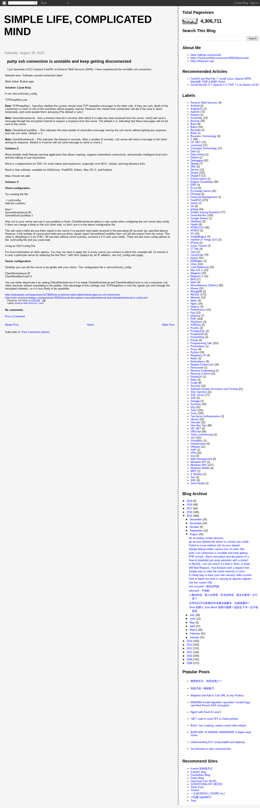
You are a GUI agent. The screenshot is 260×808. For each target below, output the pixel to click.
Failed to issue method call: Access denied (214, 545)
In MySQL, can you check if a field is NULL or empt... (220, 563)
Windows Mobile (200, 468)
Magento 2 (197, 276)
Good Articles (198, 215)
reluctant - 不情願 (199, 590)
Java (193, 251)
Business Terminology (204, 136)
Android (195, 105)
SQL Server (197, 394)
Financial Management (204, 197)
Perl (193, 312)
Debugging (197, 160)
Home (90, 324)
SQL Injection (199, 391)
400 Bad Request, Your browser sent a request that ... (220, 567)
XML (193, 480)
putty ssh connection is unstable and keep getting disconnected (69, 61)
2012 (190, 648)
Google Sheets (199, 218)
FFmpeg (195, 194)
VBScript (196, 431)
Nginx (194, 303)
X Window (196, 474)
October (195, 526)
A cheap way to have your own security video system (220, 575)
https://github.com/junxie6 (206, 54)
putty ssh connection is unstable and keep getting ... (220, 552)
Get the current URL (200, 582)
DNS (193, 166)
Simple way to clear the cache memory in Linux (217, 571)
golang (194, 209)
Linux (41, 303)
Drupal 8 (195, 175)
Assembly (196, 117)
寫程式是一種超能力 (202, 688)
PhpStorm (196, 321)
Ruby (194, 379)
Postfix (195, 327)
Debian (195, 157)
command (196, 145)
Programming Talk (201, 343)
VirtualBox (197, 440)
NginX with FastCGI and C (206, 712)
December (196, 519)
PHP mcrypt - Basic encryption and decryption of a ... (220, 556)
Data (193, 151)
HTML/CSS (197, 227)
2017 (190, 508)
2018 (190, 504)
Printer (194, 340)
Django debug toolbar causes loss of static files (217, 549)
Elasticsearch (199, 178)
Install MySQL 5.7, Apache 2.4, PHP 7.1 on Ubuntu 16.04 (224, 84)
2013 (190, 644)
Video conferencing (202, 434)
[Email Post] (42, 300)
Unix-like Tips (199, 425)
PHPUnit (196, 324)
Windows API (198, 461)
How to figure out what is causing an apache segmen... (221, 578)
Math (193, 282)
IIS (192, 233)
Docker (195, 169)
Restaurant (197, 367)
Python (195, 352)
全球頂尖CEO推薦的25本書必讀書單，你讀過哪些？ (219, 603)
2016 (190, 512)
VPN (193, 452)
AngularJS (197, 108)
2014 (190, 641)
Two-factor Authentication (205, 416)
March (194, 629)
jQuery (194, 257)
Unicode (195, 422)
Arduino (195, 114)
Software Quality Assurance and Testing (214, 388)
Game (194, 203)
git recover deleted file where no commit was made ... (220, 541)
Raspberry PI (198, 355)
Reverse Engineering (203, 370)
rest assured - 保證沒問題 (204, 586)
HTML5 (195, 230)
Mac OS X (197, 270)
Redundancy (198, 361)
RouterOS (196, 376)
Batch (194, 127)
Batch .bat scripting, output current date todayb (218, 725)
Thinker (195, 790)
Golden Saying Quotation (205, 212)
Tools (194, 413)
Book (194, 133)
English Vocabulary (202, 181)
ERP (193, 184)
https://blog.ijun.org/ (202, 61)
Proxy (194, 349)
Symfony (196, 404)
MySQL (195, 294)
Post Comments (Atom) (35, 332)
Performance (198, 309)
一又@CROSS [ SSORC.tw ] (208, 793)
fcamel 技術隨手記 (201, 768)
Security (195, 385)
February (195, 633)
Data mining (198, 154)
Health (194, 224)
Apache (195, 111)
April (193, 626)
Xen (193, 477)
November (196, 523)
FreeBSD (196, 200)
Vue (193, 455)
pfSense (195, 315)
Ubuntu (195, 419)
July (192, 615)
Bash (194, 123)
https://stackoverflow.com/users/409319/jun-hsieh (220, 57)
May (193, 622)
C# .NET (196, 142)
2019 (190, 500)
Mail (193, 279)
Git (192, 206)
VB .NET (196, 428)
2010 (190, 655)
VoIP (193, 449)
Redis (194, 358)
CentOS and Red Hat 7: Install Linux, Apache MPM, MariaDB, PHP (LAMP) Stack (221, 80)
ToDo (194, 410)
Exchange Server (201, 190)
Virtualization (198, 443)
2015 (190, 515)
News (194, 300)
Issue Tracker (199, 245)
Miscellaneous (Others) (204, 285)
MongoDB (196, 291)
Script (194, 382)
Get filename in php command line (211, 748)
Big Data (196, 130)
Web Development (201, 458)
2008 (190, 663)
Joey (193, 800)
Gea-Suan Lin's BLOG (204, 781)
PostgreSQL (198, 331)
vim (193, 437)
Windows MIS (199, 465)
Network (195, 297)
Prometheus (198, 346)
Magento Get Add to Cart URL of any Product (217, 695)
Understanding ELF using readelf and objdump (218, 742)
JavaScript (197, 254)
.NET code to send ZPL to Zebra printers (214, 718)
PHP (193, 318)
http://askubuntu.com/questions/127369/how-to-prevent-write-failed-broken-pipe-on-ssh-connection (62, 294)
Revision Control (200, 373)
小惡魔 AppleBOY (201, 797)
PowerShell (197, 334)
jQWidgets (197, 260)
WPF (193, 471)
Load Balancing (200, 267)
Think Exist (197, 787)
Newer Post (12, 324)
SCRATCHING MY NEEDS (206, 784)
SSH (193, 398)
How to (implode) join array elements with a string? (218, 560)
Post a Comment (15, 316)
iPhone (195, 242)
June (193, 618)
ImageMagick (198, 236)
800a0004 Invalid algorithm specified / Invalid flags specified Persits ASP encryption (220, 704)
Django (195, 163)
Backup (195, 120)
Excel (194, 187)
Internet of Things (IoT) (204, 239)
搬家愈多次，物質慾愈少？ (206, 681)
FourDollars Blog (200, 775)
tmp (193, 407)
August (194, 534)
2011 (190, 652)
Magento (196, 273)
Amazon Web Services (26, 303)
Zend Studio (198, 483)
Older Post (168, 324)
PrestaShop (197, 337)
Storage (195, 401)
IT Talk (195, 248)
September (196, 530)
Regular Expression (202, 364)
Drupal (194, 172)
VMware (195, 446)
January (195, 637)
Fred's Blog (197, 778)
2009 (190, 659)
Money (194, 288)
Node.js (195, 306)
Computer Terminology (204, 148)
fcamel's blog (198, 771)
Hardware (196, 221)
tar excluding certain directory (206, 538)
